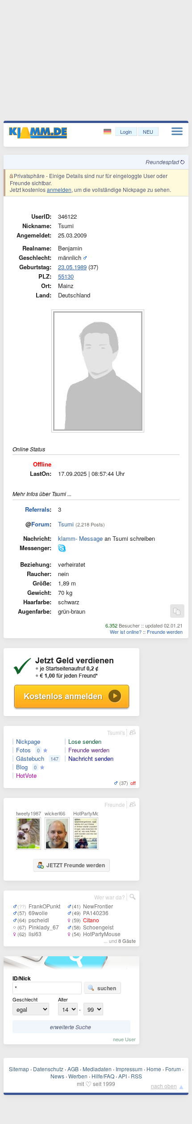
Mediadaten (97, 1069)
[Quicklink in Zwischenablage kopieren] (176, 611)
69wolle (38, 912)
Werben (78, 1076)
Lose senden (84, 741)
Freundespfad (163, 161)
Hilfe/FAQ (103, 1076)
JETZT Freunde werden (75, 865)
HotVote (26, 775)
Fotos (23, 750)
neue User (124, 1039)
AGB (73, 1069)
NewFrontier (98, 906)
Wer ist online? (126, 631)
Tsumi (66, 524)
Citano (91, 920)
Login (126, 131)
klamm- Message (80, 538)
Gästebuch (30, 758)
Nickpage (28, 741)
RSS (136, 1076)
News (57, 1076)
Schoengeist (98, 927)
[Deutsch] (108, 131)
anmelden (59, 189)
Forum (40, 524)
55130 (66, 276)
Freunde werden (165, 631)
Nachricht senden (90, 758)
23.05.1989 (72, 267)
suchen (106, 988)
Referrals (37, 509)
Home (153, 1069)
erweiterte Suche (70, 1027)
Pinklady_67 (44, 927)
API (122, 1076)
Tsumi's (116, 732)
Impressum (129, 1069)
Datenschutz (48, 1069)
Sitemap (19, 1069)
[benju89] (62, 549)
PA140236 (96, 912)
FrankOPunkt (44, 906)
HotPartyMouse (102, 933)
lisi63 (35, 933)
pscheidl (39, 920)
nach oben (164, 1086)
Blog (22, 767)
